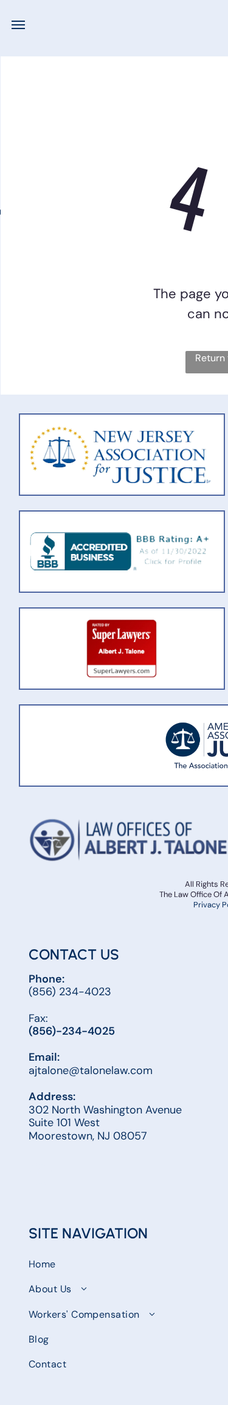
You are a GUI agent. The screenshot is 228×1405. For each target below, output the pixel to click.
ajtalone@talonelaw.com (91, 1070)
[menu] (18, 25)
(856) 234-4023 (70, 991)
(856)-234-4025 (72, 1031)
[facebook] (40, 1176)
